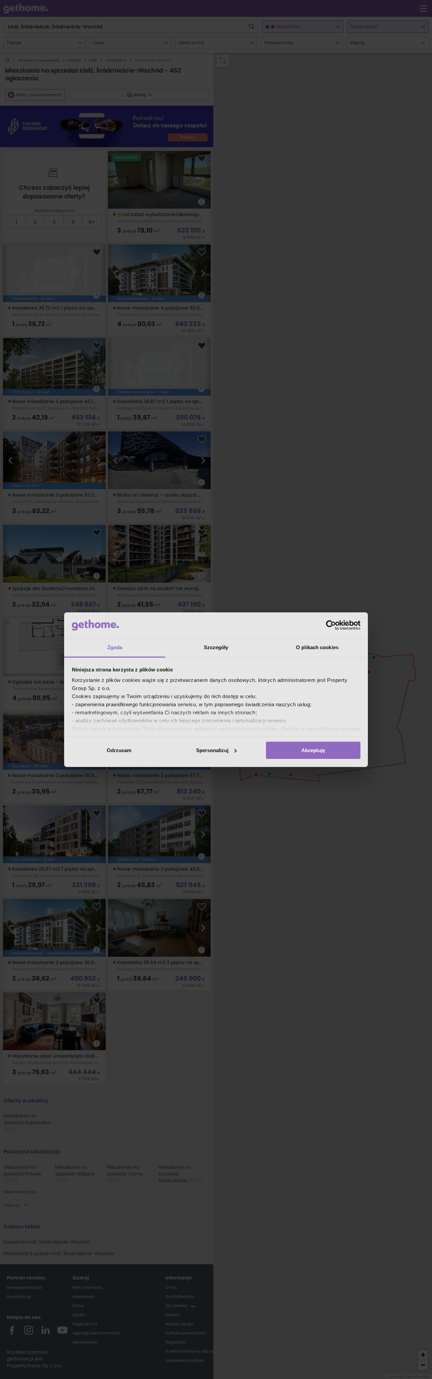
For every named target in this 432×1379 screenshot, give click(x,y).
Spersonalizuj (212, 750)
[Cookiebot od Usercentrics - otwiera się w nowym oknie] (330, 625)
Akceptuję (313, 750)
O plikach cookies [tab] (317, 647)
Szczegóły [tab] (216, 647)
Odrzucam (119, 750)
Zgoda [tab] (115, 647)
